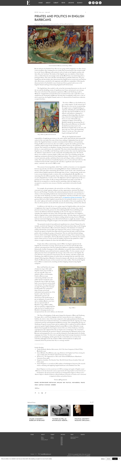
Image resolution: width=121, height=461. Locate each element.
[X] (90, 2)
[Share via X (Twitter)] (38, 393)
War (64, 382)
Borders (53, 384)
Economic (47, 384)
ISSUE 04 (37, 388)
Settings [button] (103, 458)
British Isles (52, 382)
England (59, 382)
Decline (108, 458)
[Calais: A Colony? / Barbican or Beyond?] (38, 410)
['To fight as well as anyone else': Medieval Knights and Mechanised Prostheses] (60, 410)
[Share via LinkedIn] (42, 393)
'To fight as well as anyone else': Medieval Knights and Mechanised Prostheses (60, 419)
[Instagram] (93, 2)
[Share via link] (45, 393)
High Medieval (76, 382)
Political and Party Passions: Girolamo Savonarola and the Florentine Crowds (82, 419)
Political (68, 382)
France (83, 382)
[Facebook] (96, 2)
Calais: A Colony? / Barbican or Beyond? (37, 419)
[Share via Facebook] (35, 393)
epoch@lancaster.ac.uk (46, 454)
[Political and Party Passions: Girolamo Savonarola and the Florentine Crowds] (83, 410)
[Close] (119, 459)
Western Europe (43, 382)
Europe (37, 382)
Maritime (41, 384)
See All (91, 402)
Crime (36, 384)
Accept (114, 458)
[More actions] (85, 12)
